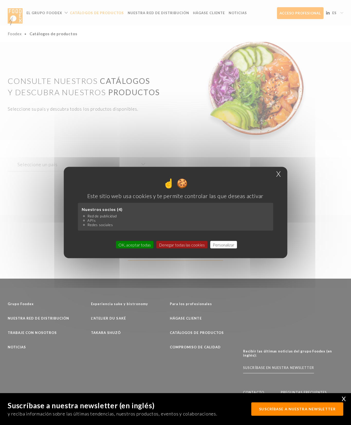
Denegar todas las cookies (182, 244)
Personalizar (223, 244)
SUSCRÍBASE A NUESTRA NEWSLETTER (297, 409)
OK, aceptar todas (134, 244)
